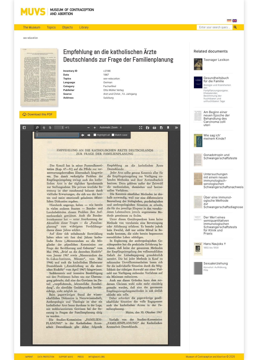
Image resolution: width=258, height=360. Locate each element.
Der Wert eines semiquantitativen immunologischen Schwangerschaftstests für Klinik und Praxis (218, 225)
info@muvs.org (96, 356)
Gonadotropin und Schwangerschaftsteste (218, 156)
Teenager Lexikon (216, 59)
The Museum (31, 27)
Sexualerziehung (216, 263)
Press (81, 356)
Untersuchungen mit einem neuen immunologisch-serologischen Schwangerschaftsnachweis (218, 181)
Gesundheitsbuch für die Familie (216, 79)
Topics (51, 27)
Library (83, 27)
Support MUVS (66, 356)
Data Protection (45, 356)
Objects (67, 27)
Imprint (29, 356)
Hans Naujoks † (215, 243)
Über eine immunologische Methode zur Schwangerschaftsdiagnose (218, 202)
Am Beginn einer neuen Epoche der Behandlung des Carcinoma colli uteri (217, 119)
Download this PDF (40, 114)
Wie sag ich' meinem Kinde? (215, 137)
